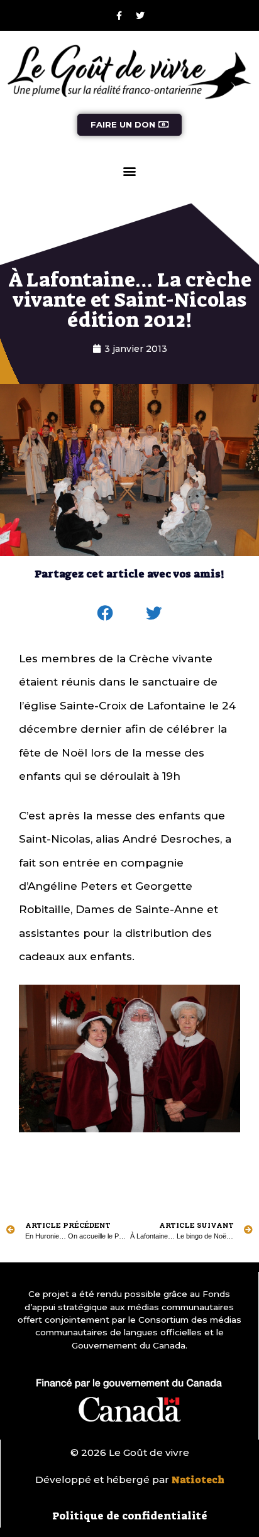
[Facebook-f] (119, 16)
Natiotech (198, 1480)
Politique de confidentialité (129, 1516)
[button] (129, 171)
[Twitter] (140, 16)
